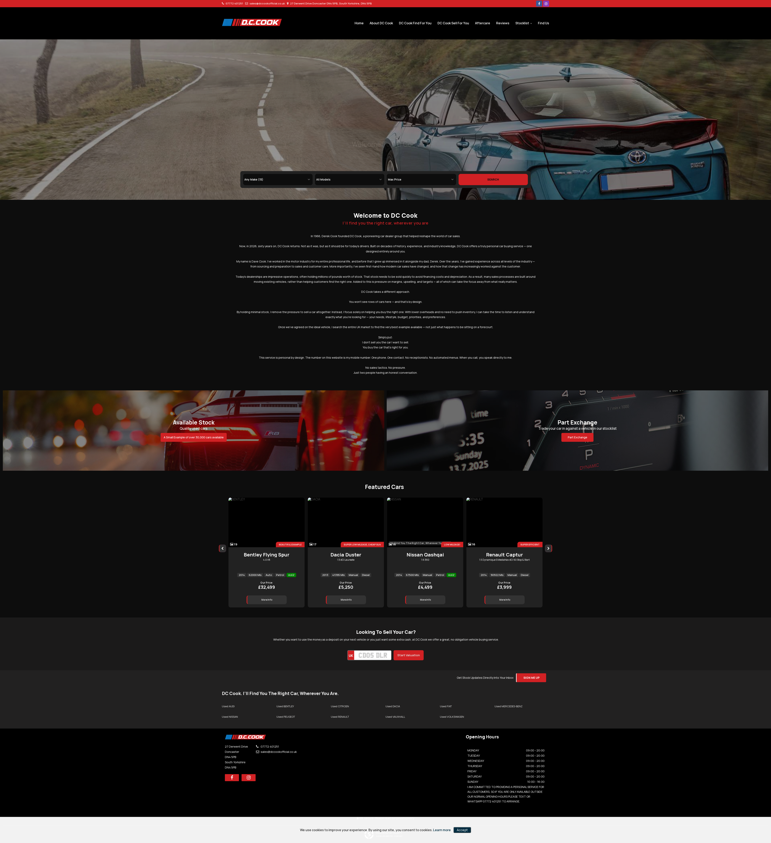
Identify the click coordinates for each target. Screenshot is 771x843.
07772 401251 (234, 3)
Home (359, 23)
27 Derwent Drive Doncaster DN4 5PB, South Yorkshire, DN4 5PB (331, 3)
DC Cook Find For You (415, 23)
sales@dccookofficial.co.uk (267, 3)
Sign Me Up (531, 678)
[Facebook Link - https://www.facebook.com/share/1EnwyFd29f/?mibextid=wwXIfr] (539, 4)
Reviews (502, 23)
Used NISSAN (230, 716)
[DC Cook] (252, 22)
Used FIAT (446, 706)
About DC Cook (381, 23)
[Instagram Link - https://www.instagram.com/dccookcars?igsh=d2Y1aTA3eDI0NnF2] (546, 4)
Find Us (543, 23)
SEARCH (493, 179)
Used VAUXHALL (395, 716)
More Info (266, 599)
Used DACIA (393, 706)
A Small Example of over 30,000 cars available (194, 437)
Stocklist (522, 23)
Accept (462, 830)
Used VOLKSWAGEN (452, 716)
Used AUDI (228, 706)
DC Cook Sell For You (453, 23)
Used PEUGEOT (285, 716)
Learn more (442, 830)
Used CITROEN (340, 706)
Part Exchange (577, 437)
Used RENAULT (340, 716)
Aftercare (482, 23)
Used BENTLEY (285, 706)
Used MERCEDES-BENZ (508, 706)
